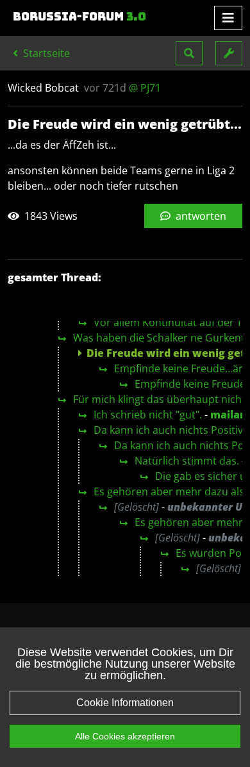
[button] (189, 53)
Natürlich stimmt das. (187, 461)
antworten (199, 216)
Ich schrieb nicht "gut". (147, 415)
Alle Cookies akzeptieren (125, 736)
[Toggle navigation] (228, 18)
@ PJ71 (145, 88)
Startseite (45, 53)
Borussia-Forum (79, 16)
